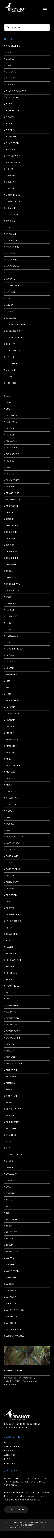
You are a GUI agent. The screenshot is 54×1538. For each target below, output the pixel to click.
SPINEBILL (11, 1115)
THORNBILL (11, 1219)
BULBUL (10, 169)
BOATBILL (11, 117)
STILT (8, 1141)
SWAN (9, 1186)
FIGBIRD (10, 460)
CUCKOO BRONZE (15, 324)
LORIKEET (11, 720)
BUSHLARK (11, 181)
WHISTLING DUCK (15, 1310)
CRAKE (9, 298)
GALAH (9, 512)
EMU (8, 408)
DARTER (10, 357)
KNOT (9, 687)
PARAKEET (11, 849)
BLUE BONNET (13, 110)
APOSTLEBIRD (13, 45)
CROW (9, 311)
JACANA (10, 655)
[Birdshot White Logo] (15, 3)
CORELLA (11, 279)
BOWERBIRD (12, 136)
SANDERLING (12, 1005)
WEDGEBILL (12, 1277)
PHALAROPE (12, 882)
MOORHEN (11, 778)
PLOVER (10, 908)
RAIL (8, 940)
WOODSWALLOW (15, 1335)
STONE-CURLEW (14, 1154)
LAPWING (11, 707)
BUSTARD (11, 188)
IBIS (8, 642)
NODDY (10, 810)
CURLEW (10, 344)
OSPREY (10, 823)
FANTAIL (10, 434)
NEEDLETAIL (12, 797)
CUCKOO (11, 318)
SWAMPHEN (12, 1180)
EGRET (9, 402)
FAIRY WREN (12, 421)
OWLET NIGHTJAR (15, 836)
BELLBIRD (11, 78)
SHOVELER (11, 1057)
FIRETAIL (10, 473)
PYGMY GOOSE (14, 921)
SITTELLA (10, 1083)
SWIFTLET (11, 1193)
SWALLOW (11, 1173)
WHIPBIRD (11, 1297)
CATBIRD (10, 220)
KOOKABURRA (13, 700)
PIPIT (8, 901)
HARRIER (10, 609)
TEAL (8, 1206)
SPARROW (11, 1102)
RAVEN (9, 946)
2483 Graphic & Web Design (31, 1528)
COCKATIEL (12, 259)
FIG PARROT (12, 454)
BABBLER (10, 58)
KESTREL (10, 668)
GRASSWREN (12, 564)
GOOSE (10, 545)
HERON (9, 622)
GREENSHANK (13, 583)
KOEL (8, 694)
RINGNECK (11, 972)
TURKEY (10, 1245)
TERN (8, 1212)
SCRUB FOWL (13, 1024)
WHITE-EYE (11, 1316)
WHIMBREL (11, 1290)
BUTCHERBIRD (13, 194)
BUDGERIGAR (13, 162)
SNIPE (9, 1089)
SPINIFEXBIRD (13, 1122)
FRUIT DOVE (12, 506)
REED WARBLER (14, 960)
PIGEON (10, 888)
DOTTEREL (11, 369)
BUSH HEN (11, 175)
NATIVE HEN (12, 791)
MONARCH (11, 771)
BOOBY (10, 130)
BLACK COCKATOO (16, 91)
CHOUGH (11, 233)
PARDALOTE (12, 856)
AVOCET (10, 52)
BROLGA (10, 149)
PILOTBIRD (11, 895)
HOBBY (9, 629)
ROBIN (9, 979)
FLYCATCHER (12, 480)
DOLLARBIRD (12, 363)
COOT (9, 272)
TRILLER (10, 1238)
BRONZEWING (13, 156)
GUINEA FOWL (13, 590)
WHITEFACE (12, 1323)
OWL (8, 830)
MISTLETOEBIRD (14, 765)
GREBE (9, 571)
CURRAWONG (13, 350)
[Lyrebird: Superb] (27, 1355)
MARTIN (10, 752)
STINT (9, 1148)
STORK (9, 1160)
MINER (9, 758)
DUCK (9, 389)
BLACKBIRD (12, 97)
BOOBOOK (12, 123)
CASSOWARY (13, 214)
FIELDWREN (11, 447)
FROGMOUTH (13, 499)
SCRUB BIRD (12, 1018)
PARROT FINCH (13, 869)
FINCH (9, 467)
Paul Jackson (14, 1377)
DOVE (9, 376)
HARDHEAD (11, 603)
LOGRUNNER (12, 713)
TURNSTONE (12, 1251)
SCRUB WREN (13, 1037)
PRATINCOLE (12, 914)
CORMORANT (13, 285)
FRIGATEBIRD (13, 493)
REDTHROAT (12, 953)
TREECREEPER (13, 1232)
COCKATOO (12, 266)
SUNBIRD (10, 1167)
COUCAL (10, 292)
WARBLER (11, 1264)
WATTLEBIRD (12, 1271)
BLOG (9, 104)
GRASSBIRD (12, 558)
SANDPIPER (11, 1011)
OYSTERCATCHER (15, 843)
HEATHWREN (12, 616)
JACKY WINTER (13, 661)
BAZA (9, 65)
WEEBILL (10, 1284)
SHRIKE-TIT (11, 1070)
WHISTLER (11, 1303)
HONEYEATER (12, 635)
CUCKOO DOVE (14, 331)
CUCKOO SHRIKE (15, 337)
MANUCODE (12, 746)
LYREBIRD (16, 1381)
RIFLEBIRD (11, 966)
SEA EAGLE (11, 1044)
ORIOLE (10, 817)
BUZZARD (11, 208)
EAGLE (9, 395)
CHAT (9, 227)
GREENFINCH (12, 577)
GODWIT (10, 538)
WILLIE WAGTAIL (14, 1329)
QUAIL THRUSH (13, 934)
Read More (10, 1384)
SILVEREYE (11, 1076)
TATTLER (10, 1199)
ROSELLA (10, 992)
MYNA (9, 784)
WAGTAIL (11, 1258)
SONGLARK (12, 1096)
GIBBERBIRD (12, 532)
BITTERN (10, 84)
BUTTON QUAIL (14, 201)
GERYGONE (12, 525)
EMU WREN (11, 415)
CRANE (9, 305)
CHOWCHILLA (13, 240)
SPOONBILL (12, 1128)
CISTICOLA (11, 253)
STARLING (11, 1135)
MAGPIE (10, 733)
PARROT (10, 862)
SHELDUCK (11, 1050)
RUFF (8, 998)
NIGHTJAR (11, 804)
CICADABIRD (12, 246)
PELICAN (10, 875)
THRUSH (10, 1225)
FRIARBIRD (11, 486)
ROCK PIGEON (13, 985)
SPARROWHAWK (14, 1109)
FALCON (10, 428)
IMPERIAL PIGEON (15, 648)
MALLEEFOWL (13, 739)
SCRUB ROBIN (13, 1031)
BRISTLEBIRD (12, 143)
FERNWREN (11, 441)
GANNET (10, 519)
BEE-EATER (11, 71)
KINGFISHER (12, 674)
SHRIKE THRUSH (14, 1063)
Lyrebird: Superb (13, 1370)
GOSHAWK (11, 551)
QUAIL (9, 927)
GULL (8, 596)
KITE (8, 681)
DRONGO (11, 383)
